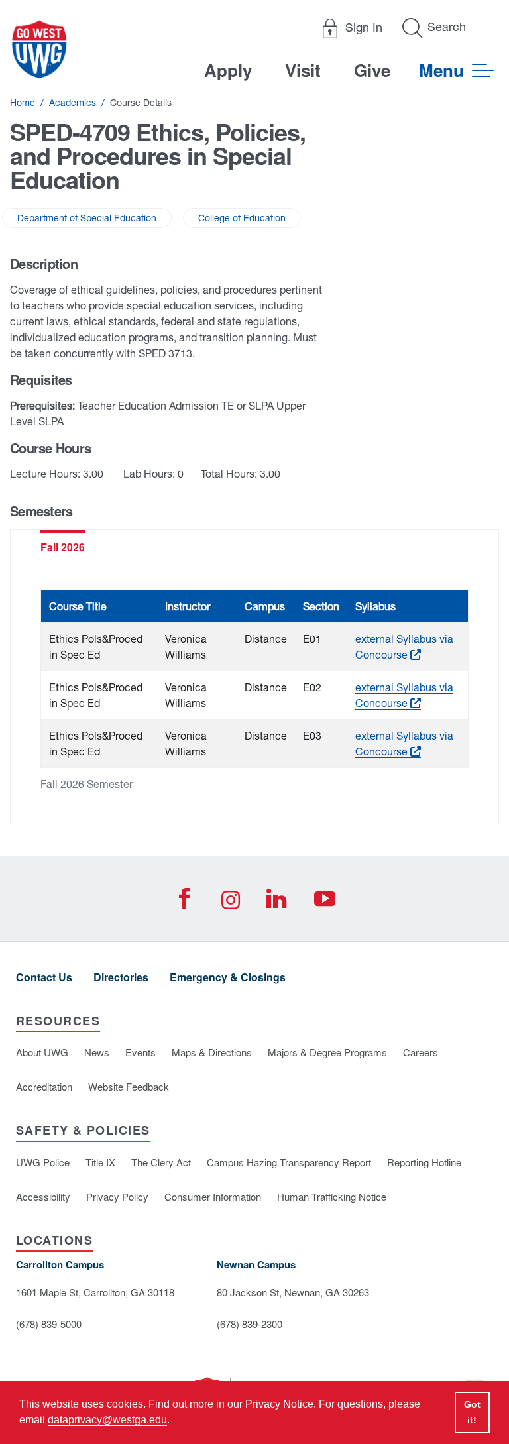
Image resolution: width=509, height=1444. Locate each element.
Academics (72, 102)
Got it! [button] (472, 1412)
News (96, 1052)
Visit (303, 70)
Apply (228, 70)
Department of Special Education (86, 218)
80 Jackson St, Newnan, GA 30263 (293, 1292)
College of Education (242, 218)
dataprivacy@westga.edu (107, 1419)
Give (372, 70)
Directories (120, 977)
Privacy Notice (279, 1404)
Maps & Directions (212, 1052)
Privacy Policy (117, 1196)
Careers (420, 1052)
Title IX (100, 1162)
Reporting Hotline (424, 1162)
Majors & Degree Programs (327, 1052)
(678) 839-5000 (49, 1324)
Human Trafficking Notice (331, 1196)
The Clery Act (161, 1162)
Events (140, 1052)
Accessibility (43, 1196)
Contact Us (44, 977)
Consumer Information (212, 1196)
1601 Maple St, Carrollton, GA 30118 (95, 1292)
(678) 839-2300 (249, 1324)
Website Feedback (128, 1086)
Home (22, 102)
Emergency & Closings (228, 977)
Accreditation (44, 1086)
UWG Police (43, 1162)
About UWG (42, 1052)
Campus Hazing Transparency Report (289, 1162)
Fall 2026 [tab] (62, 547)
